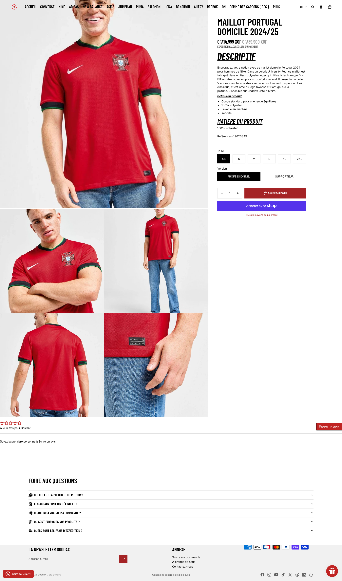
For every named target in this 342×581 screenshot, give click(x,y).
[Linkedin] (304, 574)
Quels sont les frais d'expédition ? (58, 530)
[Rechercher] (312, 7)
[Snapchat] (311, 574)
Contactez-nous (182, 566)
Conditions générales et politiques (171, 574)
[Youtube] (276, 574)
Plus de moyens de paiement (261, 214)
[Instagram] (269, 574)
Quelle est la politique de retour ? (58, 495)
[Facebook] (262, 574)
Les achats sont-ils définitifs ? (55, 504)
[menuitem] (276, 7)
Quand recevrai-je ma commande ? (57, 512)
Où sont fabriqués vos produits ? (57, 521)
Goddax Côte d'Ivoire (49, 574)
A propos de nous (183, 561)
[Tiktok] (283, 574)
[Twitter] (290, 574)
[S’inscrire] (123, 558)
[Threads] (297, 574)
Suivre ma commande (186, 557)
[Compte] (321, 7)
